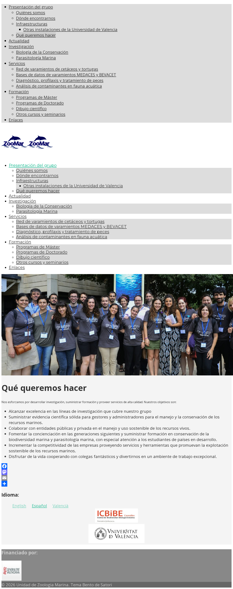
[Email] (116, 478)
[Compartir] (116, 484)
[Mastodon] (116, 472)
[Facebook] (116, 466)
